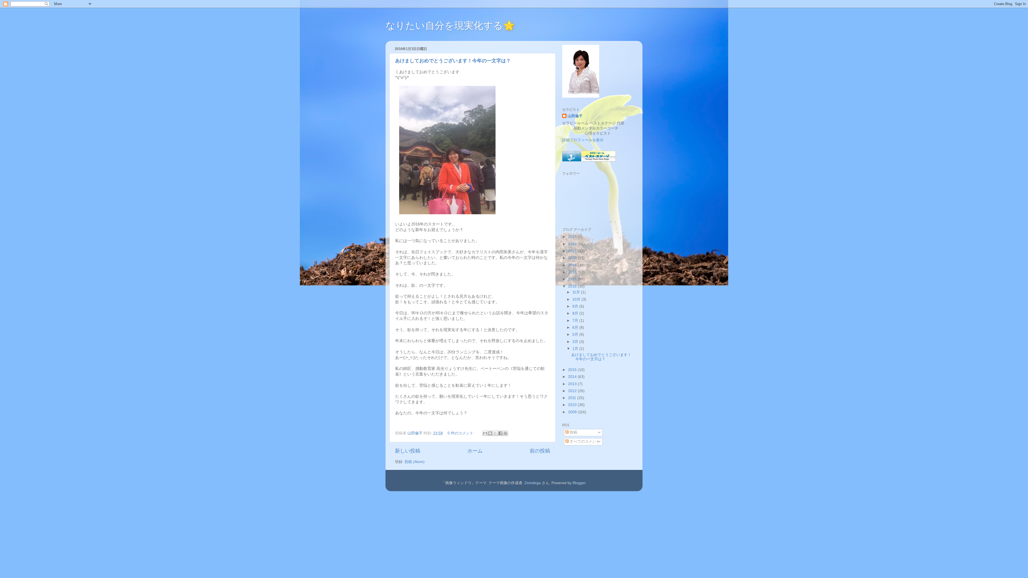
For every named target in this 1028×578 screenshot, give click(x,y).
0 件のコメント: (461, 433)
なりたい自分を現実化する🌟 (450, 25)
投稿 (573, 432)
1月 (575, 349)
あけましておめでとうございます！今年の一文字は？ (453, 60)
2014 (573, 377)
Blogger (579, 483)
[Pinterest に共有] (505, 433)
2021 (573, 251)
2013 (573, 384)
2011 (572, 398)
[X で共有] (495, 433)
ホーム (475, 451)
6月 (575, 328)
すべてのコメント (584, 441)
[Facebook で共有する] (500, 433)
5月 (575, 334)
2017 (573, 279)
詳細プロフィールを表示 (582, 140)
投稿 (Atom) (415, 462)
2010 (573, 405)
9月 (575, 306)
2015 (573, 370)
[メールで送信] (485, 433)
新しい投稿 (407, 451)
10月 (576, 299)
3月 (575, 342)
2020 (573, 258)
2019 (573, 265)
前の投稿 (540, 451)
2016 (573, 286)
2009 (573, 412)
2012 (573, 391)
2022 (573, 244)
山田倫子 (575, 116)
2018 (573, 272)
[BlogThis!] (490, 433)
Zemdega (532, 483)
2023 (573, 237)
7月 (575, 321)
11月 (576, 292)
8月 (575, 313)
